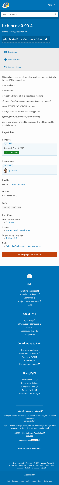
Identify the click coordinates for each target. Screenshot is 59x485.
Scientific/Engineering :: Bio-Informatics (23, 246)
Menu (49, 4)
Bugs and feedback (29, 350)
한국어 (43, 468)
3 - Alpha (10, 222)
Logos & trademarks (29, 330)
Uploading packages (28, 294)
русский (20, 468)
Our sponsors (29, 334)
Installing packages (28, 290)
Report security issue (30, 383)
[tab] (29, 52)
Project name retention (28, 301)
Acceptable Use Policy (28, 393)
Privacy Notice (28, 390)
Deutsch (31, 465)
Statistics (29, 327)
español (21, 463)
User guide (28, 297)
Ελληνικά (22, 465)
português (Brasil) (47, 463)
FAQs (29, 304)
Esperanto (35, 468)
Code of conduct (28, 386)
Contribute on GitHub (28, 353)
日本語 (36, 463)
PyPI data (7, 144)
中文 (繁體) (50, 465)
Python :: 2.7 (11, 238)
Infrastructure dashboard (28, 323)
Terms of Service (28, 379)
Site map (29, 435)
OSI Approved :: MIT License (18, 230)
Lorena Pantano (16, 184)
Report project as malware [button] (29, 254)
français (29, 463)
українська (13, 465)
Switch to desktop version (29, 448)
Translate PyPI (28, 357)
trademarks (14, 428)
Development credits (28, 364)
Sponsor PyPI (29, 360)
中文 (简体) (40, 465)
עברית (27, 468)
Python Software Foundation (36, 428)
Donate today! (29, 421)
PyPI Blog (28, 320)
